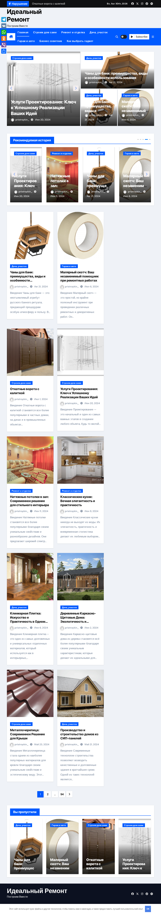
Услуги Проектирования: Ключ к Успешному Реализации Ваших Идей (43, 107)
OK (148, 909)
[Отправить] (4, 51)
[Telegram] (4, 19)
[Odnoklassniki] (4, 38)
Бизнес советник (50, 41)
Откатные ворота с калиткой (95, 864)
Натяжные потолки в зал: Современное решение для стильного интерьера (29, 501)
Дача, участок (99, 32)
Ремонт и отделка (73, 32)
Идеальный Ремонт (24, 15)
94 (62, 794)
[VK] (4, 26)
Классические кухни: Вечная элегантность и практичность (77, 501)
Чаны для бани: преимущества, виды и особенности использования (98, 111)
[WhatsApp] (4, 32)
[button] (153, 36)
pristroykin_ (22, 119)
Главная (23, 32)
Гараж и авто (26, 41)
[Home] (11, 36)
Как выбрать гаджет (80, 41)
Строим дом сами (45, 32)
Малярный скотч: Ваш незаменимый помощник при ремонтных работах (79, 276)
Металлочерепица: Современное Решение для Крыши (27, 734)
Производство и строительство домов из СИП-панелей (79, 734)
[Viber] (4, 45)
